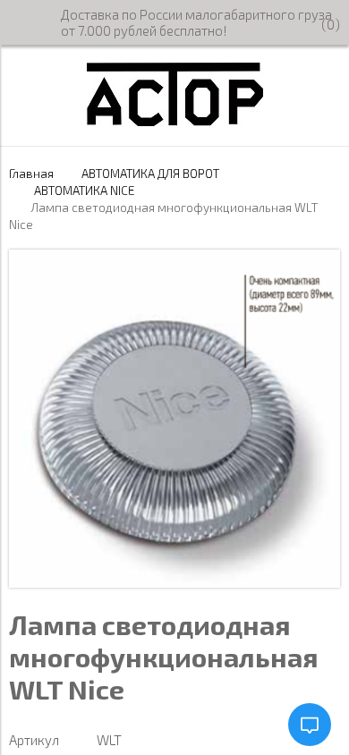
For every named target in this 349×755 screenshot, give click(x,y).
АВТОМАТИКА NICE (84, 190)
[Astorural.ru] (175, 121)
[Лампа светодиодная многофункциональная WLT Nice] (174, 582)
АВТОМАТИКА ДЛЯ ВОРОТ (150, 173)
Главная (31, 173)
